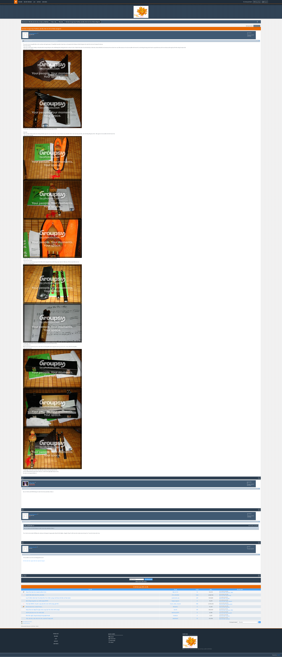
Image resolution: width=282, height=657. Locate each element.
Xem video (44, 1)
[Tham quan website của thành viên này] (23, 575)
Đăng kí (265, 1)
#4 (259, 554)
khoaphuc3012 (229, 604)
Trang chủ (56, 633)
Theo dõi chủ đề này (26, 623)
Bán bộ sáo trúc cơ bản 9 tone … (34, 606)
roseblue (175, 615)
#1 (259, 40)
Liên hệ (111, 642)
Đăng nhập (257, 1)
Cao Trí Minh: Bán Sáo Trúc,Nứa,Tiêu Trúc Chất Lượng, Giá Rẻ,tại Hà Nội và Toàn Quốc (48, 598)
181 (197, 609)
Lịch (34, 1)
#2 (259, 488)
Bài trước (138, 581)
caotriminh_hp (175, 598)
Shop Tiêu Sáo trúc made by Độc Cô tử (36, 592)
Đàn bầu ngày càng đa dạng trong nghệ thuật (38, 615)
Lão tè (175, 609)
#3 (259, 521)
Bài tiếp (144, 581)
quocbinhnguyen (33, 33)
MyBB (278, 654)
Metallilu (175, 606)
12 (197, 618)
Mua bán (61, 21)
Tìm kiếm (20, 1)
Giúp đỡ (39, 1)
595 (197, 603)
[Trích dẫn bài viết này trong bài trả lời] (259, 478)
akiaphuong (228, 595)
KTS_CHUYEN (175, 595)
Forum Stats (112, 638)
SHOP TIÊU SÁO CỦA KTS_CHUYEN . (35, 595)
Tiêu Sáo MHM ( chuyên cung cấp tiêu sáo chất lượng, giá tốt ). (42, 603)
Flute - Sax (53, 21)
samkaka (228, 618)
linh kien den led (26, 560)
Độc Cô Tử (175, 592)
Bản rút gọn (112, 640)
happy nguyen (175, 600)
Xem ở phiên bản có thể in (27, 621)
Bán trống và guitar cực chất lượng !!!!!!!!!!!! (37, 600)
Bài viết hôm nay (28, 1)
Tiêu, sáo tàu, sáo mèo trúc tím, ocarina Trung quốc (39, 618)
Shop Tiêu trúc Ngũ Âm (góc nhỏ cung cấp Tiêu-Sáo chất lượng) (43, 609)
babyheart (175, 618)
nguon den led (34, 560)
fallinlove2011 (175, 612)
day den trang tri (41, 560)
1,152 (197, 595)
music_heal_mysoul (175, 603)
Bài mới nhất (222, 592)
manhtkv (228, 598)
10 (197, 592)
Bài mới (112, 636)
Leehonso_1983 (229, 592)
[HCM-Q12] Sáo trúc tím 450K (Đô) (35, 612)
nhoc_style (31, 482)
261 (197, 598)
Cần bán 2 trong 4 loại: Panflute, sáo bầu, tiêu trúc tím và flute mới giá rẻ (83, 21)
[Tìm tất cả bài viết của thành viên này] (23, 478)
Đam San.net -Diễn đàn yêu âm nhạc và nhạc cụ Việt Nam (35, 21)
